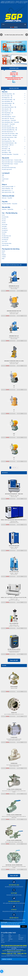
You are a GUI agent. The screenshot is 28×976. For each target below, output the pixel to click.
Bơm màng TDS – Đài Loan (8, 118)
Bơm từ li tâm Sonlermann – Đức (9, 143)
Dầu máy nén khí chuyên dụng (9, 167)
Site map (2, 942)
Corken (2, 936)
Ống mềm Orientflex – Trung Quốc (9, 203)
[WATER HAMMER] (14, 678)
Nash (3, 258)
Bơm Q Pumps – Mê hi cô (7, 144)
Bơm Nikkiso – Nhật (6, 152)
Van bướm (4, 226)
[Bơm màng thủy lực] (14, 327)
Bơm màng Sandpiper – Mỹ (8, 103)
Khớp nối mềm (5, 245)
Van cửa (4, 218)
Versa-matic (10, 939)
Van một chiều (5, 217)
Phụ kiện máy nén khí (7, 169)
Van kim (4, 222)
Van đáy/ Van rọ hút (6, 235)
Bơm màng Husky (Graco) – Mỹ (9, 107)
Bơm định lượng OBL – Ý (7, 126)
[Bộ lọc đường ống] (14, 615)
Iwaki (19, 934)
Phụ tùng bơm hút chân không (10, 249)
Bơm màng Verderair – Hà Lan (8, 116)
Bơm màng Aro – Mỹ (6, 105)
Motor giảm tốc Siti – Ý (7, 190)
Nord (19, 936)
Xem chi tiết (14, 660)
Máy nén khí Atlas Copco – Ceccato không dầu (12, 161)
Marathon (10, 936)
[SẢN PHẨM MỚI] (14, 46)
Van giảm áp (5, 230)
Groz (3, 180)
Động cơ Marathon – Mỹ (7, 188)
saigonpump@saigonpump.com (14, 77)
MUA (22, 290)
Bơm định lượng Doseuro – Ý (8, 131)
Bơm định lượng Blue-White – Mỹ (9, 127)
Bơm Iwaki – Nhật (6, 139)
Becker (3, 251)
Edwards (4, 254)
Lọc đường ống (5, 165)
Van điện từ (4, 228)
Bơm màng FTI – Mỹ (6, 110)
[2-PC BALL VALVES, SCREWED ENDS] (14, 806)
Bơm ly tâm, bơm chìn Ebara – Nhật (10, 133)
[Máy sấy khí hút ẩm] (14, 563)
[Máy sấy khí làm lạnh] (14, 537)
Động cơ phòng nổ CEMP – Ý (8, 186)
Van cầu (4, 220)
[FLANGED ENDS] (14, 729)
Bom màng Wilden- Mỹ (7, 101)
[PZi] (14, 449)
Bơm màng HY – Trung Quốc (8, 124)
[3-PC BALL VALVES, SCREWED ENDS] (14, 832)
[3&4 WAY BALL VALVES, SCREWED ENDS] (14, 856)
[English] (11, 27)
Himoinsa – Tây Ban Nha (7, 209)
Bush (3, 253)
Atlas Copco (20, 939)
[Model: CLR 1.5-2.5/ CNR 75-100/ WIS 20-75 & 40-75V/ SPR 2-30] (14, 589)
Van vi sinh (4, 241)
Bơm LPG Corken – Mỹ (7, 95)
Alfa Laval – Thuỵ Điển (7, 198)
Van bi (3, 215)
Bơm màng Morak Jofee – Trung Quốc (10, 122)
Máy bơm (8, 264)
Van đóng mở (5, 239)
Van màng (4, 232)
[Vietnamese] (13, 27)
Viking (9, 934)
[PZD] (14, 425)
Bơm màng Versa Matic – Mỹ (8, 99)
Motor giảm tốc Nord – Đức (8, 192)
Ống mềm (5, 201)
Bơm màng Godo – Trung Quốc (9, 120)
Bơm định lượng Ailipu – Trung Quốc (10, 154)
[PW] (14, 377)
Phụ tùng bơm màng (6, 243)
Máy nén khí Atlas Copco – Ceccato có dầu (11, 160)
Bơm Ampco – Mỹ (6, 148)
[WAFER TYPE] (14, 704)
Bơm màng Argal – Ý (6, 114)
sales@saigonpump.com (14, 79)
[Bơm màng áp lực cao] (14, 277)
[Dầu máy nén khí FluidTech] (14, 641)
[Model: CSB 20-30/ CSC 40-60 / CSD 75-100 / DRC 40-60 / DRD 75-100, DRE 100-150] (14, 511)
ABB (3, 175)
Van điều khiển (5, 237)
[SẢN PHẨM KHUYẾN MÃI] (14, 59)
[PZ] (14, 401)
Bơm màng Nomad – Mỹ (7, 112)
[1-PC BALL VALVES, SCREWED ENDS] (14, 781)
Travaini (9, 937)
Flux (3, 177)
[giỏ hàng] (15, 27)
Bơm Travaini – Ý (6, 146)
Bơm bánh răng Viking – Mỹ (8, 93)
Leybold (4, 256)
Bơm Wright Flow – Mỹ (7, 97)
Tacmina (2, 939)
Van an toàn (4, 224)
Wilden (2, 934)
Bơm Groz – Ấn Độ (6, 150)
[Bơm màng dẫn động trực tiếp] (14, 302)
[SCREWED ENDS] (14, 755)
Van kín (3, 234)
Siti (9, 940)
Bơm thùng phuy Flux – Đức (8, 141)
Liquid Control (5, 179)
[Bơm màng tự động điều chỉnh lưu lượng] (14, 352)
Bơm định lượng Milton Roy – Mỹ (9, 129)
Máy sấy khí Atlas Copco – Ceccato (10, 163)
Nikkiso (2, 940)
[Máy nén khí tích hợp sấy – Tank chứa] (14, 485)
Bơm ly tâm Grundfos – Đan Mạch (9, 135)
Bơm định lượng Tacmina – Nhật (9, 137)
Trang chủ (4, 264)
